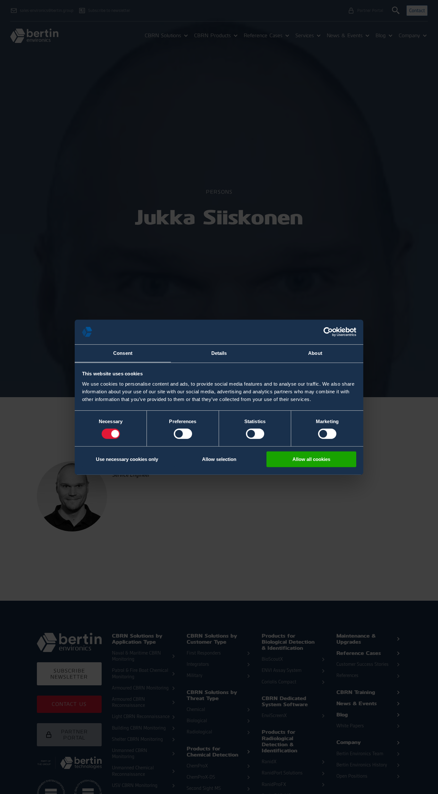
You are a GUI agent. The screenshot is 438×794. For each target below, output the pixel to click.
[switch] (183, 434)
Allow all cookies (311, 459)
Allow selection (219, 459)
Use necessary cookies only (127, 459)
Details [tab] (219, 353)
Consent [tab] (122, 353)
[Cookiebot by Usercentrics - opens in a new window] (328, 332)
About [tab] (315, 353)
